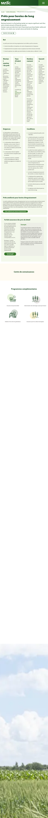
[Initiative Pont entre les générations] (13, 317)
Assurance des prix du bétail (10, 254)
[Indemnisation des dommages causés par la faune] (35, 301)
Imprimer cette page (8, 33)
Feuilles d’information (11, 11)
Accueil (3, 11)
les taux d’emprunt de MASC (18, 92)
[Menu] (43, 2)
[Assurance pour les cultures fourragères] (35, 317)
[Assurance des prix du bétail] (13, 301)
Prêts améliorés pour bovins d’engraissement (15, 211)
